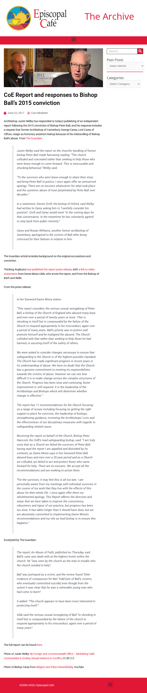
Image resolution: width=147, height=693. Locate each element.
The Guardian (34, 138)
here (39, 644)
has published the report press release (49, 269)
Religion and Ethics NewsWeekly (54, 667)
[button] (73, 39)
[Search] (140, 51)
